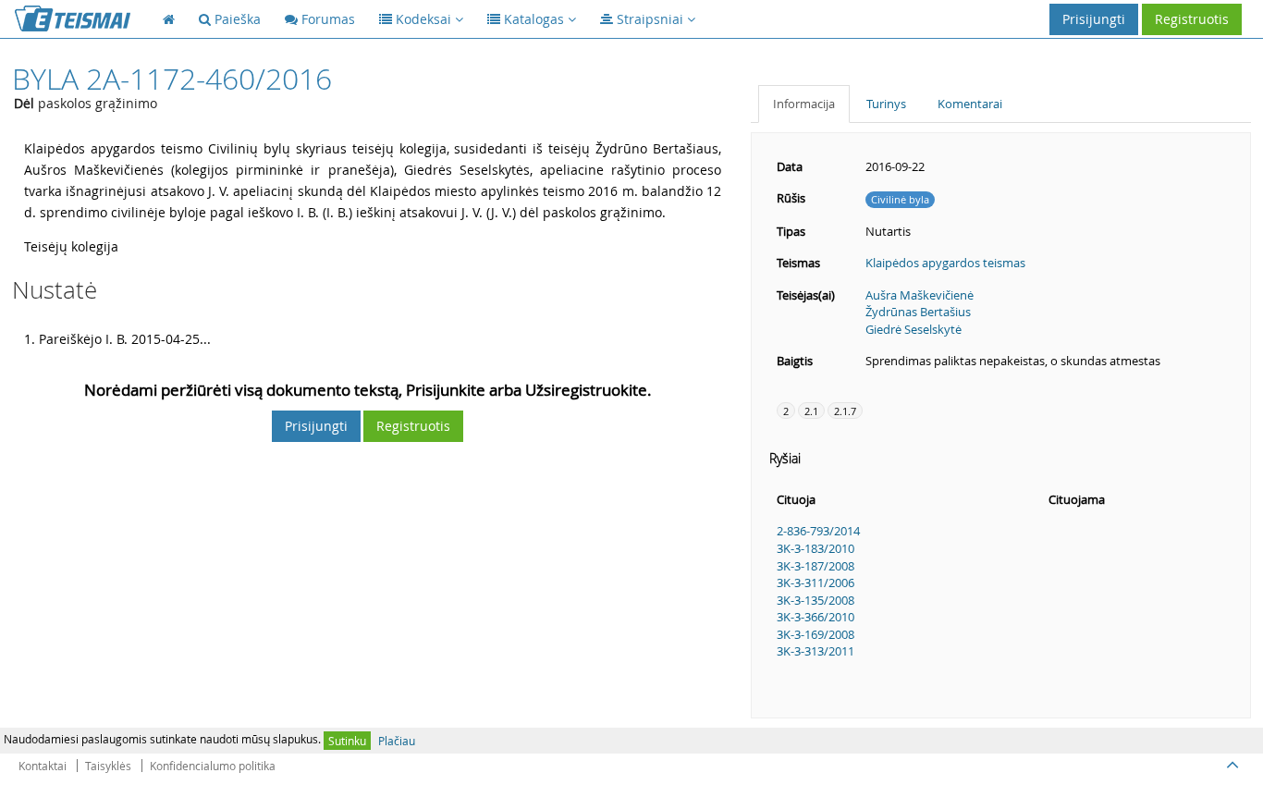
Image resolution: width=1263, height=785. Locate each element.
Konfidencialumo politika (213, 765)
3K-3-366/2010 (815, 616)
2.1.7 (845, 411)
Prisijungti (1093, 19)
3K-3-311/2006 (815, 582)
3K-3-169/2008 (815, 634)
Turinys (886, 103)
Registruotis (1192, 19)
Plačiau (396, 740)
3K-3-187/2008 (815, 566)
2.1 (811, 411)
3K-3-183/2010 (815, 548)
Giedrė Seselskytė (913, 329)
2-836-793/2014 (818, 530)
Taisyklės (108, 765)
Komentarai (970, 103)
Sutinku (347, 740)
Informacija (804, 103)
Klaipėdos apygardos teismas (945, 262)
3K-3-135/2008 (815, 600)
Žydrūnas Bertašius (918, 311)
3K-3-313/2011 (815, 651)
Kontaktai (42, 765)
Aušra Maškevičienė (919, 295)
